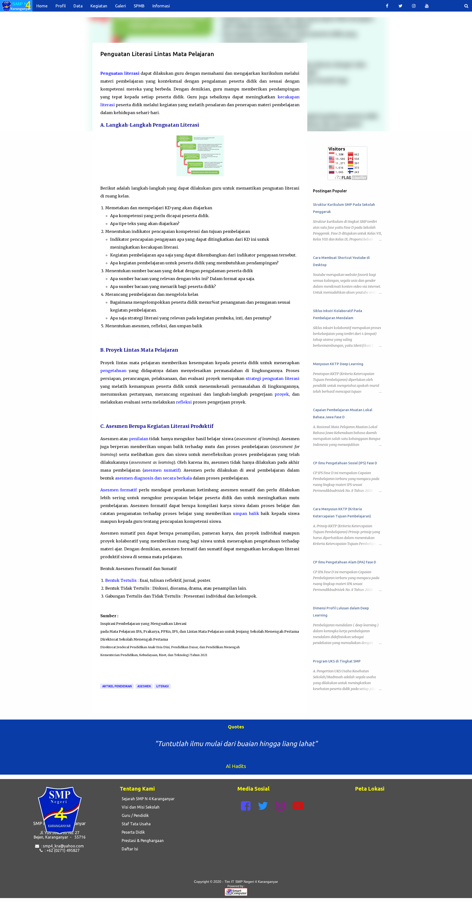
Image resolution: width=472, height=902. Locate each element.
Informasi (161, 5)
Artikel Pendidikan (117, 686)
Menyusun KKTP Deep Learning (338, 364)
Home (42, 5)
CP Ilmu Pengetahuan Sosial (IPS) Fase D (345, 463)
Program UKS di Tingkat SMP (337, 661)
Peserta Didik (132, 832)
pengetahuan (113, 370)
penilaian (138, 438)
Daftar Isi (129, 849)
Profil (61, 5)
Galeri (120, 5)
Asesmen (144, 686)
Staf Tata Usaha (135, 824)
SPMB (139, 5)
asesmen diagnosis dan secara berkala (153, 478)
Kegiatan (98, 5)
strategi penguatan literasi (272, 378)
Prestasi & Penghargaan (142, 840)
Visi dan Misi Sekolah (140, 807)
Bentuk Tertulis (121, 580)
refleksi (184, 402)
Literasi (162, 686)
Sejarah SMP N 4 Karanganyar (147, 799)
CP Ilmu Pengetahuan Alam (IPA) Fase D (344, 562)
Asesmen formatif (118, 489)
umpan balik (246, 513)
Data (78, 5)
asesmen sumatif (161, 470)
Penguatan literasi (119, 73)
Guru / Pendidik (134, 815)
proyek (282, 394)
